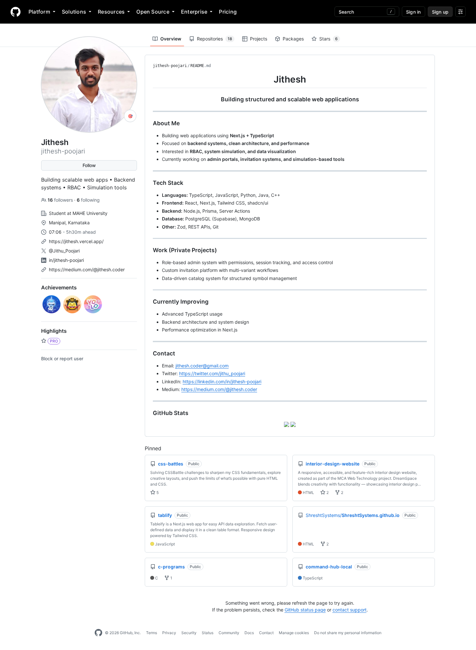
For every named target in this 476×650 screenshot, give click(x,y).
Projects (258, 38)
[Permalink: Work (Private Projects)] (148, 250)
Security (189, 632)
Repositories (214, 38)
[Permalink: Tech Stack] (148, 182)
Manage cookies (294, 632)
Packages (293, 38)
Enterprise (194, 11)
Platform (39, 11)
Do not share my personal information (347, 632)
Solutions (74, 11)
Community (229, 632)
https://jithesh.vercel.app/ (76, 241)
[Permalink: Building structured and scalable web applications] (148, 99)
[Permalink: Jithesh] (148, 79)
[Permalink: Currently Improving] (148, 301)
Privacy (169, 632)
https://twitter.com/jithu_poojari (212, 373)
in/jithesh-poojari (66, 260)
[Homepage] (15, 11)
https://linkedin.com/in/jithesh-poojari (222, 381)
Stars (328, 38)
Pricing (228, 11)
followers (61, 200)
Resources (111, 11)
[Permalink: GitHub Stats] (148, 413)
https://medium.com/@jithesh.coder (87, 269)
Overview (170, 38)
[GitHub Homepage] (98, 633)
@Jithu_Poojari (64, 250)
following (88, 200)
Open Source (152, 11)
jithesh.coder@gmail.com (202, 365)
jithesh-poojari (170, 65)
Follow (89, 165)
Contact (266, 632)
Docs (249, 632)
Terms (151, 632)
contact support (350, 609)
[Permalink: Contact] (148, 353)
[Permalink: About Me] (148, 123)
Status (207, 632)
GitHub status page (305, 609)
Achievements (59, 287)
